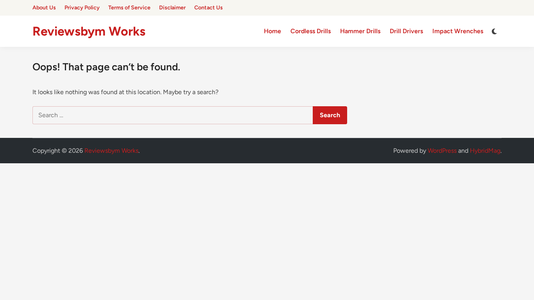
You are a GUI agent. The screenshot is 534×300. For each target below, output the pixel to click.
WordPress (442, 150)
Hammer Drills (360, 31)
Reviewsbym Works (88, 31)
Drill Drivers (406, 31)
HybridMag (485, 150)
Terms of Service (129, 7)
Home (272, 31)
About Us (44, 7)
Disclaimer (172, 7)
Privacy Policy (82, 7)
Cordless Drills (310, 31)
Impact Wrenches (457, 31)
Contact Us (208, 7)
